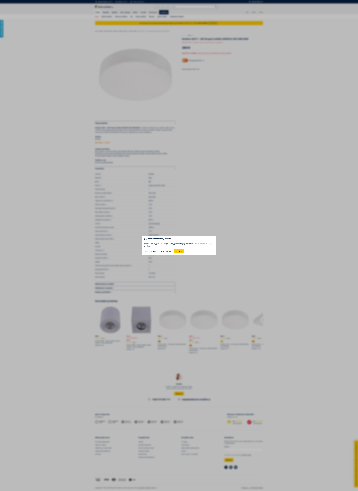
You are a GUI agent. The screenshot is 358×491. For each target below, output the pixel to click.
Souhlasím (179, 251)
